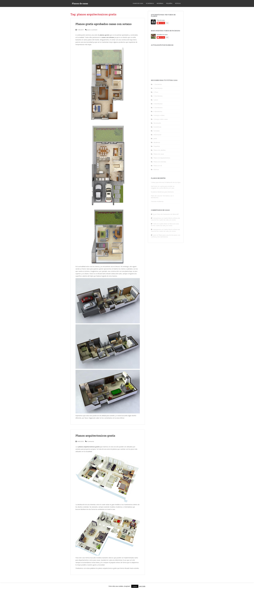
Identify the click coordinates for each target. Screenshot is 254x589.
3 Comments (90, 441)
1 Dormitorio (157, 84)
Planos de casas (80, 3)
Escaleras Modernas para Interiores (162, 192)
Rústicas (178, 3)
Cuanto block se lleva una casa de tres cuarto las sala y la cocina (165, 219)
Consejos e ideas (159, 115)
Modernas (160, 3)
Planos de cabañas (159, 150)
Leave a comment (92, 30)
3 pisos (155, 100)
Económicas (150, 3)
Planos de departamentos (161, 158)
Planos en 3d (157, 166)
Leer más (142, 586)
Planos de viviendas (159, 162)
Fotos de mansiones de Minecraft (168, 214)
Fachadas (156, 131)
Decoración (157, 123)
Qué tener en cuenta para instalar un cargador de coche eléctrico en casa (162, 187)
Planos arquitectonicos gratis (95, 435)
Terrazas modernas (157, 201)
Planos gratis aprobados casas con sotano (104, 24)
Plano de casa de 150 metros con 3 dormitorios (162, 196)
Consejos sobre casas (160, 119)
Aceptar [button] (134, 586)
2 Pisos (155, 92)
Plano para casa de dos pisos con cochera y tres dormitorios (165, 236)
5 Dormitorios (158, 108)
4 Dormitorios (158, 104)
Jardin (155, 138)
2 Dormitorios (158, 88)
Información (157, 135)
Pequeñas (169, 3)
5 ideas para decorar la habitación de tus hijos (165, 182)
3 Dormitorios (158, 96)
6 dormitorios (157, 111)
